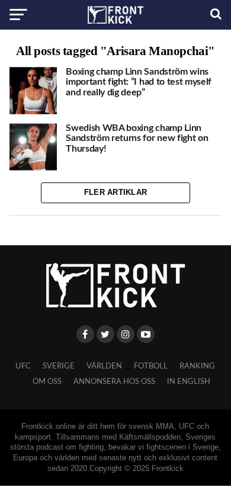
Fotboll (151, 366)
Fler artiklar (115, 192)
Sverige (59, 366)
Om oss (47, 381)
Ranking (197, 366)
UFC (23, 366)
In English (188, 381)
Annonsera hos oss (114, 381)
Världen (104, 366)
